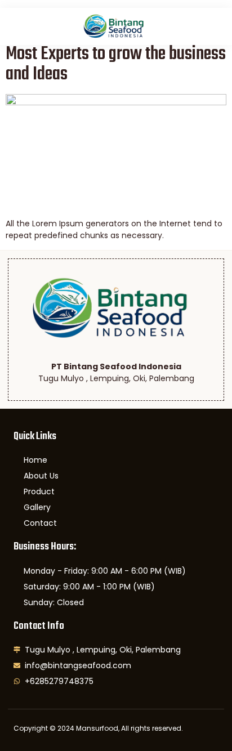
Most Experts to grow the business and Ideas (116, 64)
